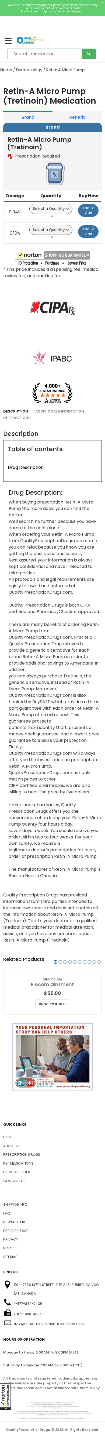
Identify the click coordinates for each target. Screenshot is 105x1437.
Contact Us (14, 1180)
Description (15, 411)
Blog (7, 1248)
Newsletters (14, 1221)
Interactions (17, 417)
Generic (77, 117)
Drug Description (26, 467)
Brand (28, 117)
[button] (5, 1396)
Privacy (10, 1239)
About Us (11, 1145)
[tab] (16, 411)
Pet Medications (18, 1163)
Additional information (59, 411)
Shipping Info (15, 1204)
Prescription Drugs (21, 1154)
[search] (89, 54)
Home (6, 69)
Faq (6, 1213)
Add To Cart (88, 210)
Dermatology (29, 69)
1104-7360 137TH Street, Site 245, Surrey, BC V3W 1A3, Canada (56, 1289)
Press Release (15, 1230)
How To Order (16, 1172)
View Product (52, 1003)
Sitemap (10, 1256)
